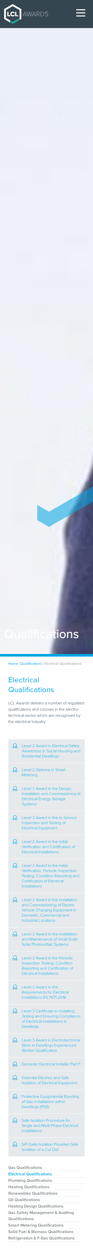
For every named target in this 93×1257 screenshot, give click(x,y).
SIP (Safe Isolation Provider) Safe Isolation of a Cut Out (50, 1147)
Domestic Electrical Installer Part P (51, 1064)
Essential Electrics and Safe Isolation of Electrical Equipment (49, 1080)
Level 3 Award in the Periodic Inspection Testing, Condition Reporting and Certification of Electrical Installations (47, 965)
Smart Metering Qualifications (36, 1225)
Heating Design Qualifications (36, 1206)
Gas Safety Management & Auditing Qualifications (41, 1215)
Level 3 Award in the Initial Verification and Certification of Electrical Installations (48, 847)
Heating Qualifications (29, 1187)
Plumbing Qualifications (30, 1180)
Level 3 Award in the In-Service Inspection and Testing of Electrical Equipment (49, 823)
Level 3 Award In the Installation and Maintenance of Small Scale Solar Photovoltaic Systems (50, 939)
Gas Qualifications (25, 1167)
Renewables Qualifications (33, 1193)
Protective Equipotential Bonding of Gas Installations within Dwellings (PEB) (50, 1101)
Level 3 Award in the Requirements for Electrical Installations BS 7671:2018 (45, 992)
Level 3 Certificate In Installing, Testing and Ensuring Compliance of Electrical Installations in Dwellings (51, 1019)
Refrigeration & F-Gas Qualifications (41, 1238)
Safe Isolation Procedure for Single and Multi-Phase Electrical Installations (50, 1125)
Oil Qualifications (24, 1199)
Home (13, 663)
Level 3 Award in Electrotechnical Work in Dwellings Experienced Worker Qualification (51, 1045)
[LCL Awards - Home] (24, 14)
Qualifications (31, 663)
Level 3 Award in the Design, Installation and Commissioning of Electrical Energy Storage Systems (51, 796)
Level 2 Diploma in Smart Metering (43, 772)
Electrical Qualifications (30, 1174)
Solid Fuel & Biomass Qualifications (41, 1231)
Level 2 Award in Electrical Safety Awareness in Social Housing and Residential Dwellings (51, 751)
